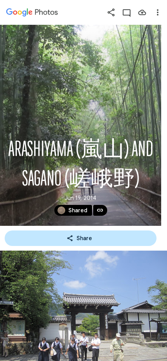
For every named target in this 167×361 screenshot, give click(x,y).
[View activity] (126, 12)
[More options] (157, 12)
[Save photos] (142, 12)
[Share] (111, 12)
